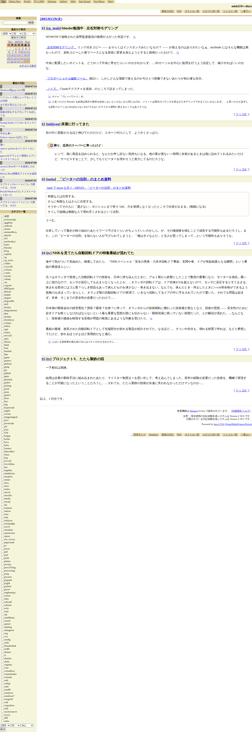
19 (28, 55)
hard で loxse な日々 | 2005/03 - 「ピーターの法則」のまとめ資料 (89, 187)
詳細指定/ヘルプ (241, 411)
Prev (10, 41)
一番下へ (246, 11)
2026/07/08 (31, 162)
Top (3, 1)
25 (25, 58)
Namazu (194, 411)
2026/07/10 (31, 129)
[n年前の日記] (74, 19)
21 (12, 58)
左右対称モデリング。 (62, 47)
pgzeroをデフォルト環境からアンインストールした (18, 157)
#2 (43, 124)
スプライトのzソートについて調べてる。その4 (17, 186)
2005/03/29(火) (51, 19)
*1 (49, 96)
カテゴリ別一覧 (211, 11)
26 (28, 58)
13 (8, 55)
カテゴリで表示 (27, 65)
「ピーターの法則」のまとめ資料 (85, 179)
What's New (14, 1)
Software (52, 1)
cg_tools (53, 28)
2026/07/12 (31, 108)
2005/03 (19, 41)
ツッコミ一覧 (230, 11)
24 (21, 58)
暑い (2, 144)
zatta (51, 179)
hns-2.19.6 (219, 424)
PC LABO (39, 1)
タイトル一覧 (192, 11)
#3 (43, 179)
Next (27, 41)
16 (18, 55)
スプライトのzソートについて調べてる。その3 (17, 204)
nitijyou (53, 124)
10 (21, 51)
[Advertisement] (185, 447)
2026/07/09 (31, 141)
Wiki (73, 1)
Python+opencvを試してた (14, 137)
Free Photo (99, 1)
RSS (179, 11)
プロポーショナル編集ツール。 (68, 78)
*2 (49, 101)
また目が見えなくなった (13, 104)
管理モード (140, 434)
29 (15, 61)
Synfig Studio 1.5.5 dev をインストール (18, 124)
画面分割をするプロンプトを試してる (18, 114)
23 (18, 58)
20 (8, 58)
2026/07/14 (31, 86)
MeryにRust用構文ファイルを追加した (18, 175)
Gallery (63, 1)
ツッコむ (241, 114)
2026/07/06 (31, 198)
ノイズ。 (53, 88)
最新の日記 (168, 11)
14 (12, 55)
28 (12, 61)
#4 (43, 253)
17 (21, 55)
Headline (153, 434)
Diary (110, 1)
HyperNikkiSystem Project (238, 424)
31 (21, 61)
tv (48, 253)
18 (25, 55)
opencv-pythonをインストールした (17, 150)
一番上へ (246, 434)
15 (15, 55)
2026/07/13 (31, 93)
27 (8, 61)
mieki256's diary (242, 6)
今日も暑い (6, 133)
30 (18, 61)
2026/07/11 (31, 119)
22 (15, 58)
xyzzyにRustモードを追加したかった (17, 168)
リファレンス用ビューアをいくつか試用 (18, 99)
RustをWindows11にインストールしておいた (18, 193)
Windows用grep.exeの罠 (12, 90)
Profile (27, 1)
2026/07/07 (31, 180)
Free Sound (84, 1)
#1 (43, 28)
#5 (43, 359)
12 (28, 51)
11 (25, 51)
